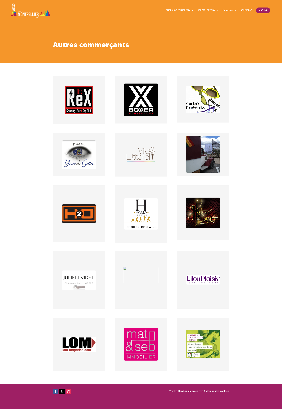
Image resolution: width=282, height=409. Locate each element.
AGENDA (263, 10)
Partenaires (227, 10)
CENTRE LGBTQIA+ (206, 10)
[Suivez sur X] (62, 391)
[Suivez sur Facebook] (55, 391)
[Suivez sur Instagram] (68, 391)
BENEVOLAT (246, 10)
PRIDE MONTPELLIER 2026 (178, 10)
